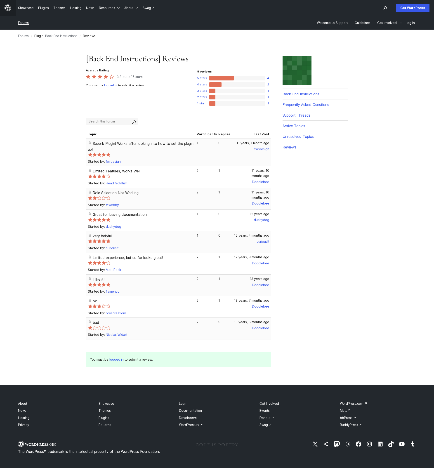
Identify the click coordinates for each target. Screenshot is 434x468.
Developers (188, 418)
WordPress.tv (191, 425)
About (22, 403)
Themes (105, 410)
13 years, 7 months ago (251, 300)
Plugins (104, 418)
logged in (110, 85)
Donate (266, 418)
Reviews (290, 147)
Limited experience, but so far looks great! (128, 257)
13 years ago (259, 279)
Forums (23, 23)
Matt (345, 410)
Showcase (106, 403)
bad (96, 322)
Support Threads (297, 115)
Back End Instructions (61, 36)
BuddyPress (351, 425)
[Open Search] (385, 8)
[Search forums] (134, 121)
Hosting (24, 418)
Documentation (190, 410)
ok (95, 301)
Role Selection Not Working (116, 192)
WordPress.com (353, 403)
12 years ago (259, 214)
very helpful (102, 236)
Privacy (23, 425)
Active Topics (294, 126)
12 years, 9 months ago (251, 257)
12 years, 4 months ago (251, 235)
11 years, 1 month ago (252, 143)
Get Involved (269, 403)
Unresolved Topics (298, 136)
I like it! (98, 279)
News (22, 410)
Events (264, 410)
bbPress (348, 418)
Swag (265, 425)
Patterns (105, 425)
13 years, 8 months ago (251, 322)
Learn (183, 403)
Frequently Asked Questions (306, 104)
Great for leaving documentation (120, 214)
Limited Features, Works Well (116, 171)
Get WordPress (412, 8)
